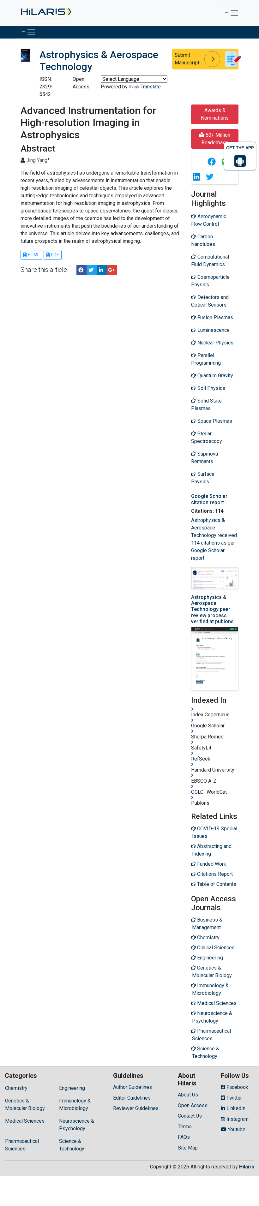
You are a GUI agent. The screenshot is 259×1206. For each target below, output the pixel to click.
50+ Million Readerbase (216, 139)
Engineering (72, 1088)
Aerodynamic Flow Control (208, 220)
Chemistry (16, 1088)
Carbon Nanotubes (203, 240)
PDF (54, 254)
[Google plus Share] (112, 270)
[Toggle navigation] (231, 13)
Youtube (235, 1129)
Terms (185, 1127)
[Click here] (45, 13)
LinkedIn (235, 1108)
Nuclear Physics (214, 343)
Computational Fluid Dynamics (210, 260)
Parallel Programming (206, 359)
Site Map (188, 1148)
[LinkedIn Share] (102, 270)
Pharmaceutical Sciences (22, 1145)
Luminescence (213, 330)
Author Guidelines (132, 1087)
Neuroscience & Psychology (76, 1124)
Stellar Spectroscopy (206, 437)
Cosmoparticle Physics (210, 281)
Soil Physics (210, 388)
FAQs (184, 1137)
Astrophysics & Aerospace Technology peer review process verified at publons (212, 609)
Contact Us (190, 1116)
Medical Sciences (25, 1121)
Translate (151, 87)
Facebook (236, 1087)
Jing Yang (36, 160)
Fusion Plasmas (214, 317)
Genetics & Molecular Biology (25, 1104)
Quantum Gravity (214, 376)
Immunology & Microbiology (75, 1104)
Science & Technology (71, 1145)
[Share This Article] (211, 161)
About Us (188, 1095)
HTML (33, 254)
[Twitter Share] (92, 270)
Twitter (233, 1098)
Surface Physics (202, 478)
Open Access (193, 1105)
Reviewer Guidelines (136, 1108)
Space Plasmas (214, 421)
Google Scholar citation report (209, 499)
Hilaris (246, 1167)
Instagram (237, 1119)
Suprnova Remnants (204, 457)
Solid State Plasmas (206, 404)
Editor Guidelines (132, 1098)
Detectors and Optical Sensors (210, 301)
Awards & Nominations (215, 114)
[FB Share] (81, 270)
